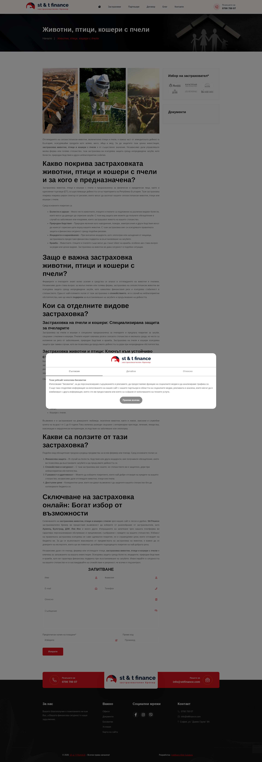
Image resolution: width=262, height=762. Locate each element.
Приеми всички (131, 400)
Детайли (131, 371)
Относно (188, 371)
